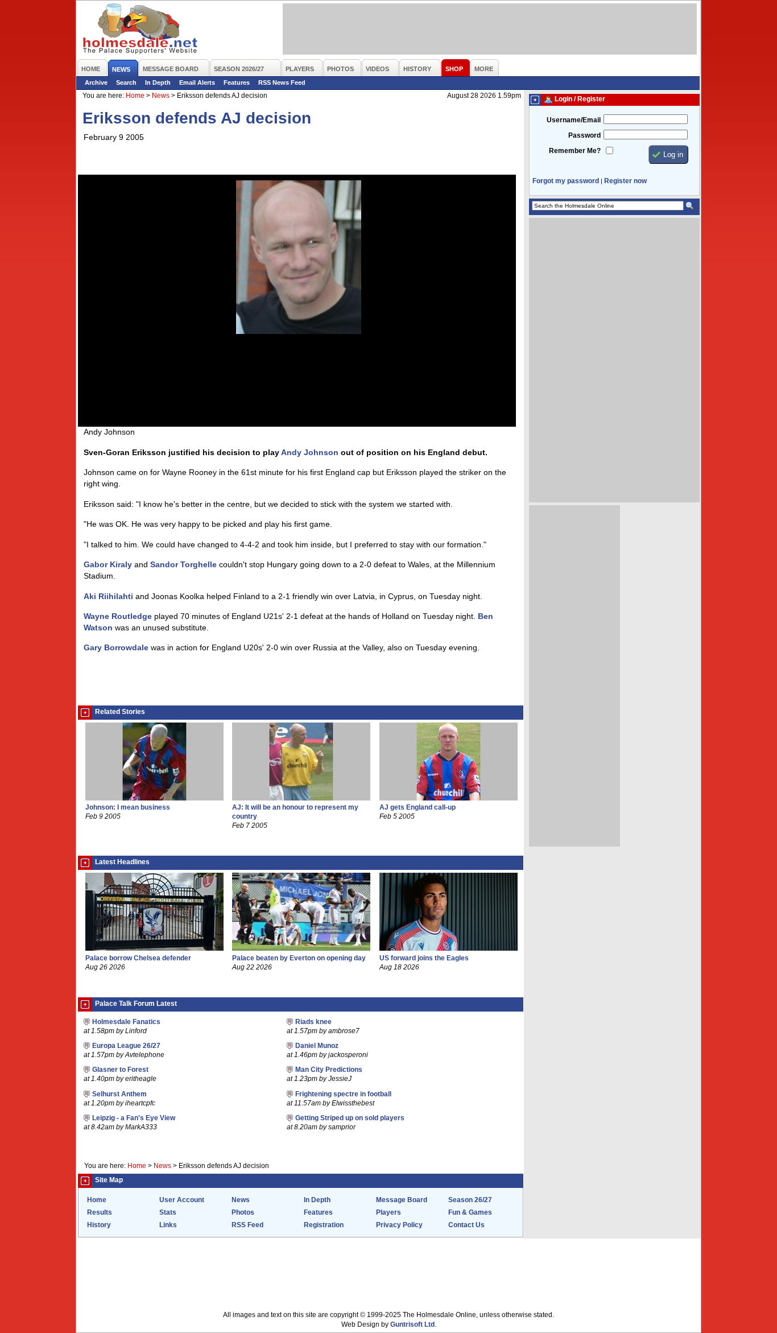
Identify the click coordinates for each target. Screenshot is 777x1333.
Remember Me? (575, 151)
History (99, 1224)
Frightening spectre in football (343, 1094)
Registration (324, 1224)
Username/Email (574, 120)
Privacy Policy (399, 1224)
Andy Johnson (309, 452)
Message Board (401, 1199)
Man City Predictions (328, 1069)
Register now (625, 181)
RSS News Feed (281, 82)
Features (237, 82)
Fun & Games (470, 1212)
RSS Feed (247, 1224)
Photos (243, 1212)
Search (126, 82)
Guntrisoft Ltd (412, 1324)
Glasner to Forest (120, 1069)
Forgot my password (565, 181)
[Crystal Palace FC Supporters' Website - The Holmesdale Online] (141, 29)
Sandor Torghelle (183, 564)
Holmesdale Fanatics (126, 1021)
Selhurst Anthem (119, 1094)
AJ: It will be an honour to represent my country (295, 812)
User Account (181, 1199)
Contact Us (466, 1224)
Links (168, 1224)
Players (388, 1212)
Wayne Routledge (118, 616)
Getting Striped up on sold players (349, 1118)
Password (584, 135)
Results (99, 1212)
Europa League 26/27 (126, 1045)
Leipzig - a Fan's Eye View (133, 1118)
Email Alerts (197, 82)
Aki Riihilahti (108, 596)
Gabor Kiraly (108, 564)
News (161, 95)
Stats (167, 1212)
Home (135, 95)
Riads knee (313, 1021)
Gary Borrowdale (116, 647)
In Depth (158, 82)
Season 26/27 (470, 1199)
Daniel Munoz (316, 1045)
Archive (96, 82)
